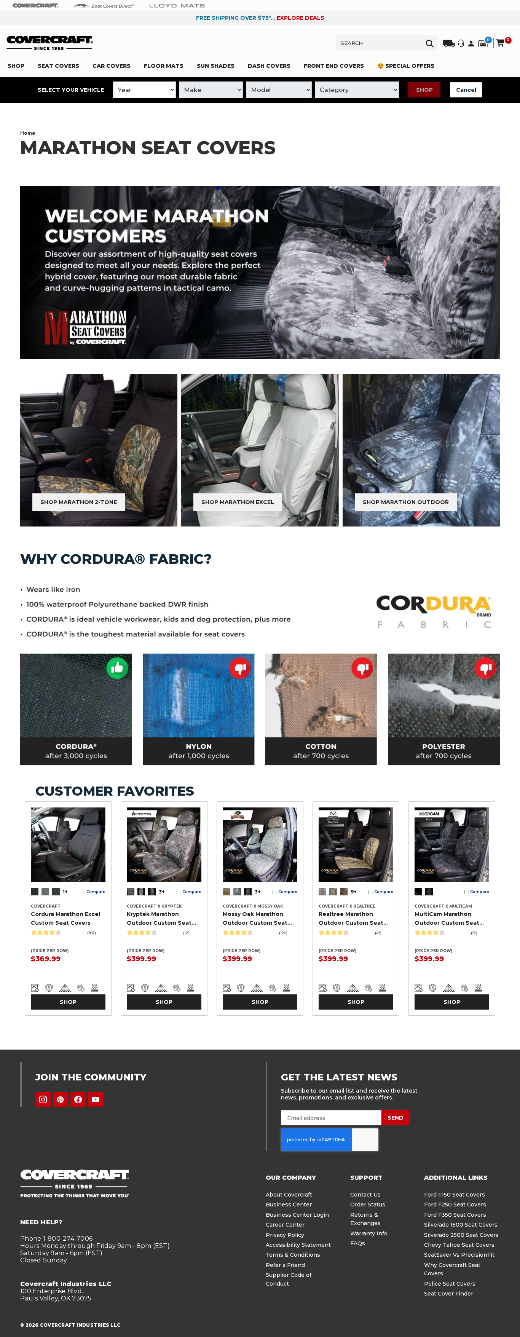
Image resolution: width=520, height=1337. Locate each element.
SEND (396, 1117)
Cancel (466, 89)
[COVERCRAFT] (50, 43)
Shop (424, 89)
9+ (353, 892)
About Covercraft (289, 1194)
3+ (161, 892)
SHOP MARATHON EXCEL (237, 502)
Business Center (289, 1204)
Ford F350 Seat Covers (455, 1214)
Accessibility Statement (298, 1244)
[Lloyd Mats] (177, 5)
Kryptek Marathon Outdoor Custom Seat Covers (159, 919)
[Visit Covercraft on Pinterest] (60, 1099)
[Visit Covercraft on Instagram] (43, 1099)
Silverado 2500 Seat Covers (461, 1235)
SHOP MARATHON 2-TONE (78, 502)
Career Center (285, 1224)
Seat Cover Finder (448, 1293)
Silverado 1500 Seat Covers (461, 1224)
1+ (65, 892)
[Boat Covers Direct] (103, 5)
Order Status (367, 1204)
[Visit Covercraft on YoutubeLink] (95, 1099)
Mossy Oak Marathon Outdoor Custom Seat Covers (255, 919)
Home (27, 133)
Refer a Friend (285, 1265)
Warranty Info (369, 1233)
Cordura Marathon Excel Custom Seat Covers (65, 918)
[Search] (429, 43)
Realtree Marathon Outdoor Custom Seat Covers (351, 919)
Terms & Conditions (293, 1254)
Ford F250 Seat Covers (455, 1204)
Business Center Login (297, 1214)
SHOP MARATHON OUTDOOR (406, 502)
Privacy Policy (285, 1235)
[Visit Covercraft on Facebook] (78, 1099)
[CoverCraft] (35, 5)
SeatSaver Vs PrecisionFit (459, 1254)
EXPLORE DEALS (300, 17)
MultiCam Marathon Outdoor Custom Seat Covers (447, 919)
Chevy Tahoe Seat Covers (459, 1244)
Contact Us (365, 1194)
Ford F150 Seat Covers (454, 1194)
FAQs (357, 1243)
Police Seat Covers (449, 1283)
